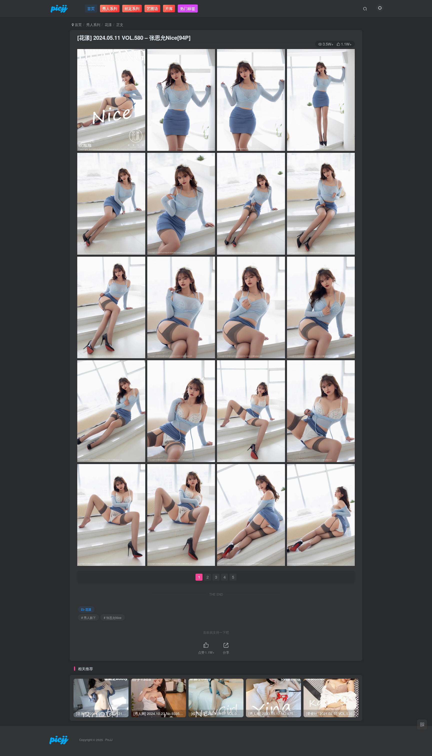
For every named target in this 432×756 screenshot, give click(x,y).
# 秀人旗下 (88, 617)
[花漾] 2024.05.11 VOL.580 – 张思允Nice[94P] (133, 38)
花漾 (108, 24)
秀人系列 (93, 24)
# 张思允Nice (113, 617)
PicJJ (108, 740)
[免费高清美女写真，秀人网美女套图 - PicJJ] (58, 739)
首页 (78, 24)
